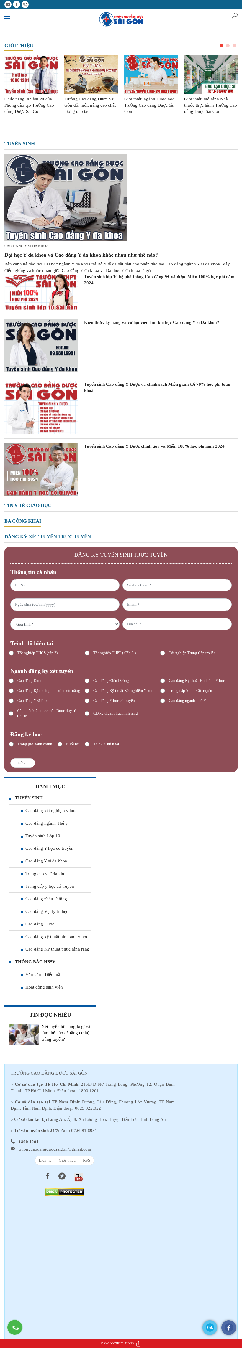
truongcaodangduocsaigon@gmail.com (55, 1149)
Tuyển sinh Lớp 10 (42, 836)
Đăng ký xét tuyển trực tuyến (47, 536)
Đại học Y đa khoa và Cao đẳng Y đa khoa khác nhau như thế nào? (81, 255)
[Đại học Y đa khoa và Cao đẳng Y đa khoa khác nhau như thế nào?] (65, 197)
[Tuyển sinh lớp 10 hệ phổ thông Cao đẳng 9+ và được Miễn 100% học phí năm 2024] (41, 291)
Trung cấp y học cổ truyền (49, 886)
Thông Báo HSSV (35, 961)
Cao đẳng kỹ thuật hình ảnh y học (56, 936)
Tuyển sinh (19, 143)
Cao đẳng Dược (39, 924)
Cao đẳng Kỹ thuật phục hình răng (57, 949)
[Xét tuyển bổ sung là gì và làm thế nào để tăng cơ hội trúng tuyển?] (24, 1034)
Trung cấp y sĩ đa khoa (46, 873)
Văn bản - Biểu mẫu (44, 974)
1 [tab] (221, 45)
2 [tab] (228, 45)
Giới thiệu (18, 45)
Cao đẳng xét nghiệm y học (50, 810)
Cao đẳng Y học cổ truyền (49, 848)
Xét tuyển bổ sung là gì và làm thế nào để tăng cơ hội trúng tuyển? (66, 1033)
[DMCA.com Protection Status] (64, 1191)
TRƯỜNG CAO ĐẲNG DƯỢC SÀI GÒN (49, 1073)
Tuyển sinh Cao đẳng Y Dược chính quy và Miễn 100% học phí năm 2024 (154, 446)
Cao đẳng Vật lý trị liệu (46, 911)
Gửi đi (23, 763)
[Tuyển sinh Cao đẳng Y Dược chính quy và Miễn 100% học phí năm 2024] (41, 469)
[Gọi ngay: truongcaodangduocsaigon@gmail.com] (17, 1330)
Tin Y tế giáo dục (27, 505)
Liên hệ (45, 1160)
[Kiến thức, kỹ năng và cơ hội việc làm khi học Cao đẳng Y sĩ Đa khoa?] (41, 345)
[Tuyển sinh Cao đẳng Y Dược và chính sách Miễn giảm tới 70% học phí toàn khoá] (41, 407)
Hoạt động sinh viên (44, 987)
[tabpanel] (31, 84)
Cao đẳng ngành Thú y (46, 823)
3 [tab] (234, 45)
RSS (86, 1160)
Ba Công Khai (22, 521)
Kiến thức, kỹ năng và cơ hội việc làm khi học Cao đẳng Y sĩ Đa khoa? (151, 322)
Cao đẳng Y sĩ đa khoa (26, 246)
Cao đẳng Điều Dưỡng (46, 898)
